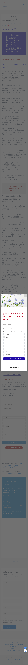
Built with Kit (14, 367)
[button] (14, 343)
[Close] (25, 295)
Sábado (8, 351)
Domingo (8, 354)
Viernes (7, 348)
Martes (7, 340)
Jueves (7, 346)
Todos (7, 334)
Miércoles (8, 343)
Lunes (7, 337)
